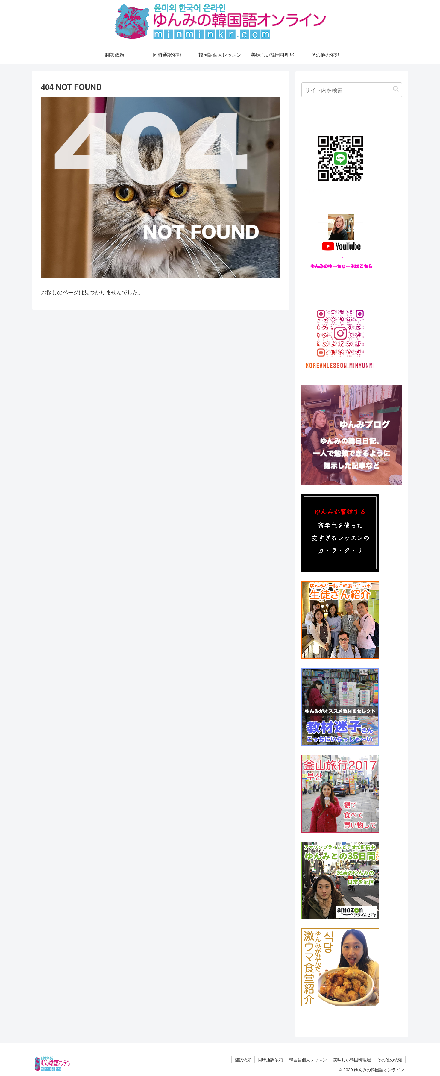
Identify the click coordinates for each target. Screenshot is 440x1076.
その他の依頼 (389, 1060)
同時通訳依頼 (270, 1060)
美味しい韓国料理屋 (352, 1060)
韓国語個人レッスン (308, 1060)
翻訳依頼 (243, 1060)
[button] (396, 88)
